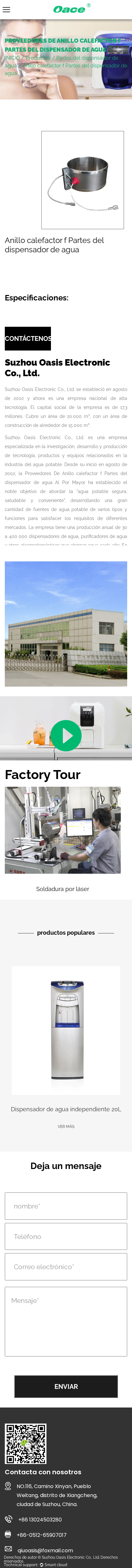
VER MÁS (66, 1126)
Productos (38, 58)
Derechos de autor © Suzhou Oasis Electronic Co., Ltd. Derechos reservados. (61, 1559)
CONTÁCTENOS (28, 338)
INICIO (12, 58)
